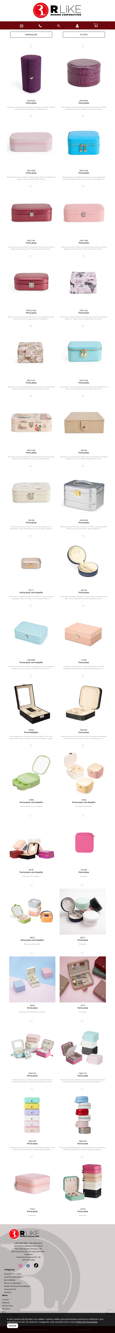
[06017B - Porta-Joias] (84, 563)
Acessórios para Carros (13, 1277)
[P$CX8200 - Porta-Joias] (31, 74)
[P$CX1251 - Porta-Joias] (31, 353)
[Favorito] (31, 46)
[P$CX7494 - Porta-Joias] (84, 143)
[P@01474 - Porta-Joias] (83, 1115)
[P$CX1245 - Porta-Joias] (84, 353)
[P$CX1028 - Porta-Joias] (31, 423)
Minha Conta (7, 1306)
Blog (4, 1312)
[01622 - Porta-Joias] (32, 1183)
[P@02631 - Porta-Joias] (84, 703)
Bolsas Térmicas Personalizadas (17, 1286)
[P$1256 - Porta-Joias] (31, 493)
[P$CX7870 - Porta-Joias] (31, 143)
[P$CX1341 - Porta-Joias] (31, 213)
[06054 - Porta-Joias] (32, 979)
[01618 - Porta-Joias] (83, 1183)
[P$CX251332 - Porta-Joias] (31, 283)
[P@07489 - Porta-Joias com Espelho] (31, 633)
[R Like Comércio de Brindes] (57, 11)
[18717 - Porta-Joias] (83, 979)
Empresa (5, 1302)
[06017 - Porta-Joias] (83, 912)
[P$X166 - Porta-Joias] (84, 423)
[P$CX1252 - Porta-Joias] (84, 283)
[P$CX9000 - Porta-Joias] (84, 74)
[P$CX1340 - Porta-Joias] (84, 213)
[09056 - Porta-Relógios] (31, 703)
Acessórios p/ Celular (12, 1274)
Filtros (84, 34)
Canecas (7, 1292)
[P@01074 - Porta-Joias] (32, 1047)
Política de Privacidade (86, 1322)
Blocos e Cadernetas (12, 1283)
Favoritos (6, 1309)
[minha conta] (77, 25)
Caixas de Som (10, 1289)
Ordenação (31, 34)
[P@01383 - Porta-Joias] (32, 1115)
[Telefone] (40, 25)
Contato (5, 1299)
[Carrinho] (96, 25)
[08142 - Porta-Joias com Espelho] (31, 843)
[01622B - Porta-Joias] (84, 843)
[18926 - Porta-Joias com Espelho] (84, 773)
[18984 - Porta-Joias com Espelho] (31, 773)
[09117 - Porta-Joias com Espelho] (31, 563)
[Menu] (22, 26)
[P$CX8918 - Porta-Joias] (84, 493)
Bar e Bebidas (9, 1280)
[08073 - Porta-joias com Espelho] (32, 912)
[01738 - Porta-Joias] (84, 633)
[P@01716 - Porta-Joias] (83, 1047)
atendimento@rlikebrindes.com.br (28, 1246)
